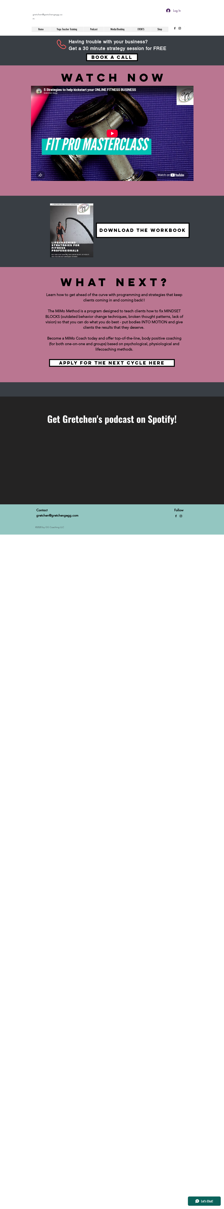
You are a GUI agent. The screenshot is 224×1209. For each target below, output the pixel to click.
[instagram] (179, 28)
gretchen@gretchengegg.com (57, 515)
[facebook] (174, 28)
